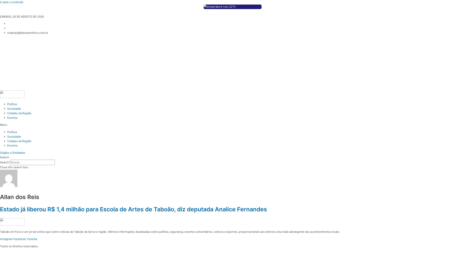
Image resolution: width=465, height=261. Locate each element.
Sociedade (14, 108)
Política (12, 104)
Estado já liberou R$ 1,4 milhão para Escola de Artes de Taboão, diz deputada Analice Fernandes (133, 209)
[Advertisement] (232, 63)
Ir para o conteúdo (11, 2)
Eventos (12, 117)
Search (4, 162)
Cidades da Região (19, 113)
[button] (232, 125)
